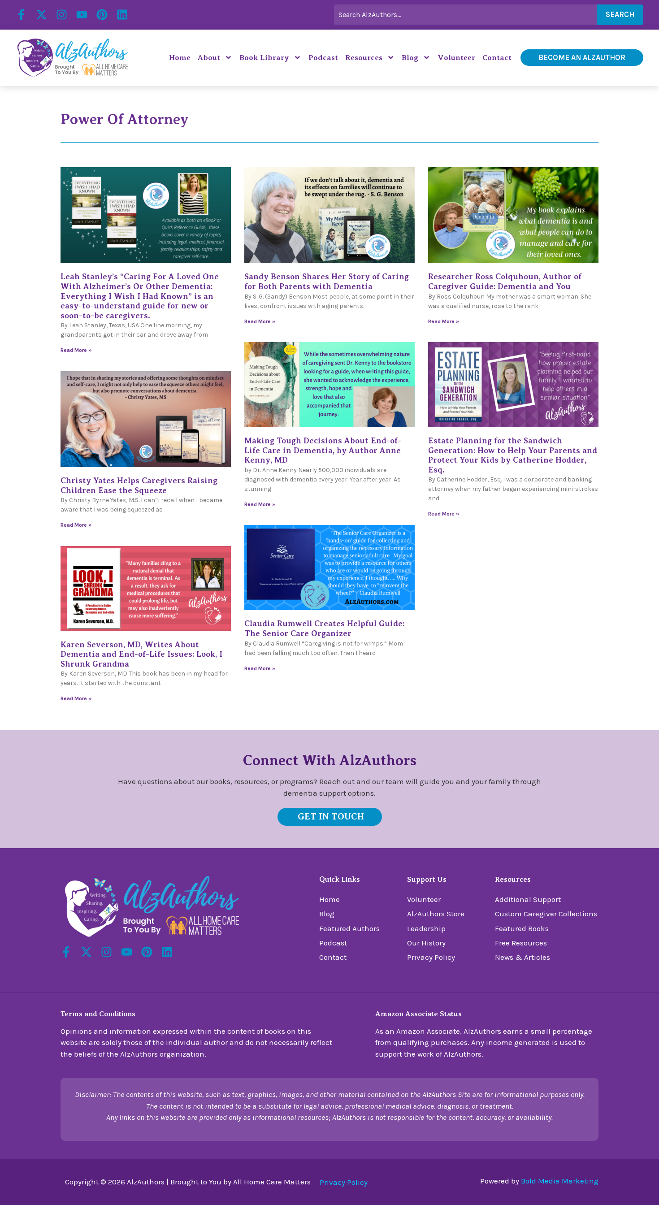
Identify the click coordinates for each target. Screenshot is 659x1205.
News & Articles (522, 957)
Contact (497, 57)
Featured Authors (349, 928)
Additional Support (528, 899)
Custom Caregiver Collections (546, 913)
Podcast (323, 57)
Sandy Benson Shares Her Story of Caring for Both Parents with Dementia (326, 281)
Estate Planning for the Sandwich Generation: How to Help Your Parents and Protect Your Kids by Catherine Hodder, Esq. (512, 455)
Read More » (76, 350)
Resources (363, 57)
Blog (410, 57)
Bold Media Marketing (559, 1180)
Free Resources (521, 942)
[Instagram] (61, 14)
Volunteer (456, 57)
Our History (426, 942)
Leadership (426, 928)
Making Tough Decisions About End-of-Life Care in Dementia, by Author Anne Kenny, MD (322, 450)
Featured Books (522, 928)
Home (180, 57)
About (209, 57)
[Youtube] (81, 14)
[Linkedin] (122, 14)
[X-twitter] (41, 14)
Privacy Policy (431, 957)
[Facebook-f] (21, 14)
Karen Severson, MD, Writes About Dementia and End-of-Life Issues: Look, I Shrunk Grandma (141, 654)
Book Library (264, 57)
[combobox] (465, 14)
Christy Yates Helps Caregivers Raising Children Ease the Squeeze (139, 485)
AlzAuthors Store (435, 913)
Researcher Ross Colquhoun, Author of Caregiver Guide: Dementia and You (504, 281)
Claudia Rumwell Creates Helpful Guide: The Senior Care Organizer (324, 628)
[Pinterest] (102, 14)
